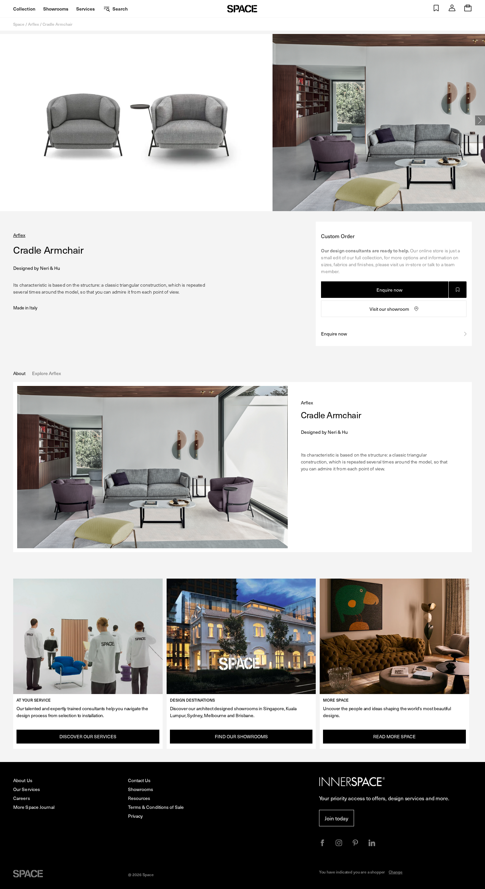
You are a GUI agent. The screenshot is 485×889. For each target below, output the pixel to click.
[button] (436, 9)
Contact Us (139, 780)
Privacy (135, 815)
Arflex (33, 24)
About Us (22, 780)
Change (396, 872)
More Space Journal (33, 807)
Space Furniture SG (242, 9)
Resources (139, 798)
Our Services (26, 789)
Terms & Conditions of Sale (156, 807)
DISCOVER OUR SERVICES (87, 736)
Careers (21, 798)
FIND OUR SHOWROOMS (241, 736)
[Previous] (5, 120)
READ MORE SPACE (394, 736)
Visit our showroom (389, 308)
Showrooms (55, 8)
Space (18, 24)
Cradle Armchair (58, 24)
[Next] (480, 120)
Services (85, 8)
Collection (24, 8)
